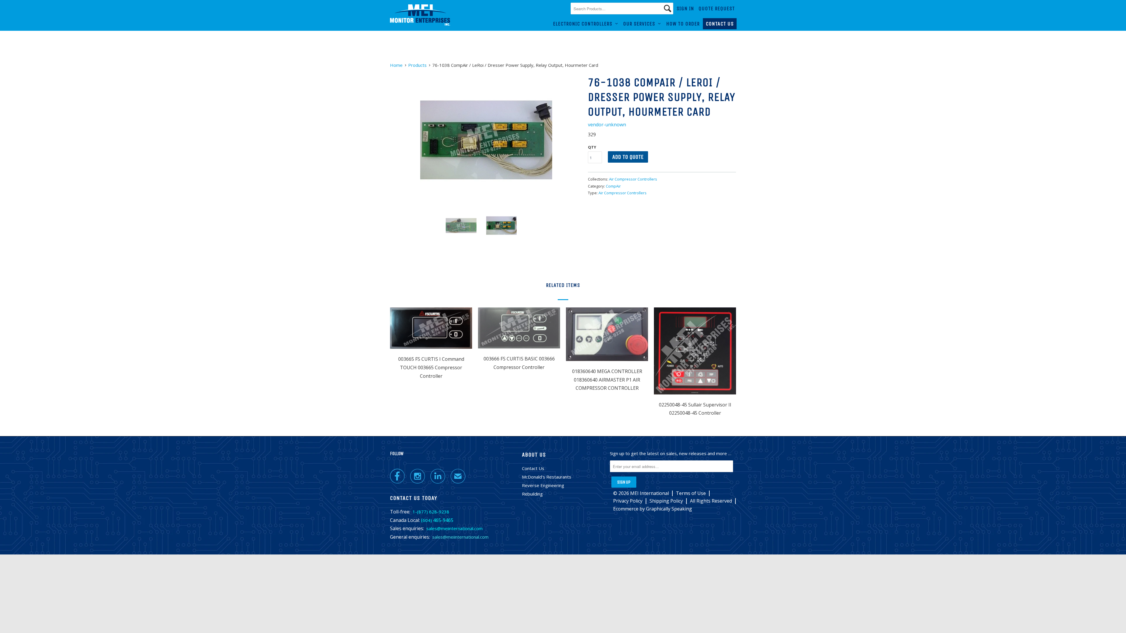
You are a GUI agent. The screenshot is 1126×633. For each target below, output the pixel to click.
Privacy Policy (627, 501)
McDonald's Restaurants (546, 477)
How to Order (683, 24)
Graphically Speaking (669, 509)
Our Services (640, 24)
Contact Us (720, 24)
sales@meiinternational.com (454, 528)
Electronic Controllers (584, 24)
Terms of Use (691, 493)
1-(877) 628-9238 (431, 512)
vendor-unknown (607, 124)
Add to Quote (628, 157)
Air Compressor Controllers (633, 179)
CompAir (613, 186)
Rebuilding (532, 494)
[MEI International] (420, 15)
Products (417, 65)
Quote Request (716, 8)
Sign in (685, 8)
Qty (592, 147)
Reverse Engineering (543, 485)
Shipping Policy (666, 501)
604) (427, 520)
